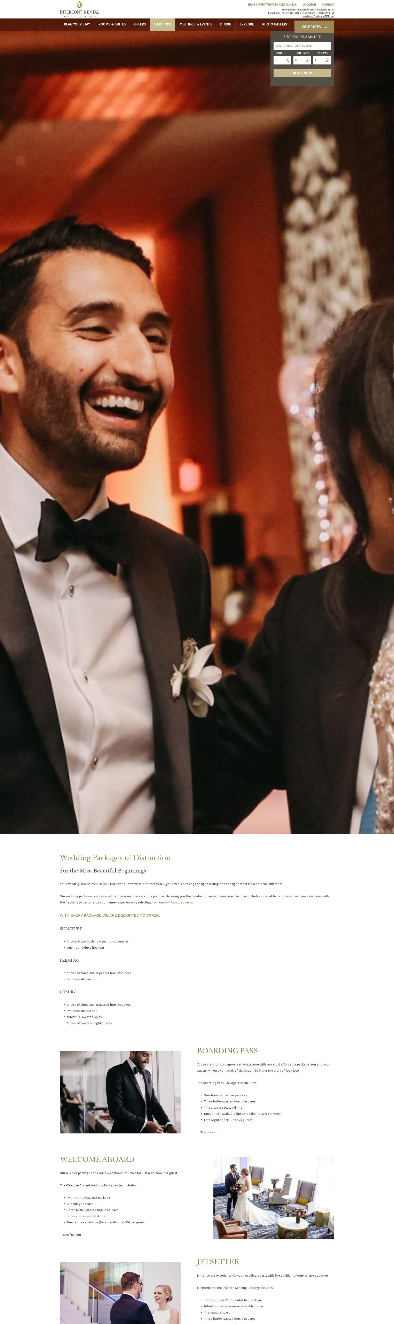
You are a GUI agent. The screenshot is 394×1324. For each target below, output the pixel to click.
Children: (302, 53)
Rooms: (323, 53)
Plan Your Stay (77, 24)
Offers (140, 24)
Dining (225, 24)
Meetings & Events (196, 24)
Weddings (162, 24)
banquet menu (182, 902)
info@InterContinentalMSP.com (318, 16)
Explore (247, 24)
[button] (70, 823)
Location (309, 4)
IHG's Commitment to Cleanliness (272, 4)
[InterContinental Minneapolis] (80, 9)
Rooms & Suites (112, 24)
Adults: (281, 53)
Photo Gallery (275, 24)
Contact (328, 4)
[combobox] (282, 60)
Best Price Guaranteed (302, 37)
